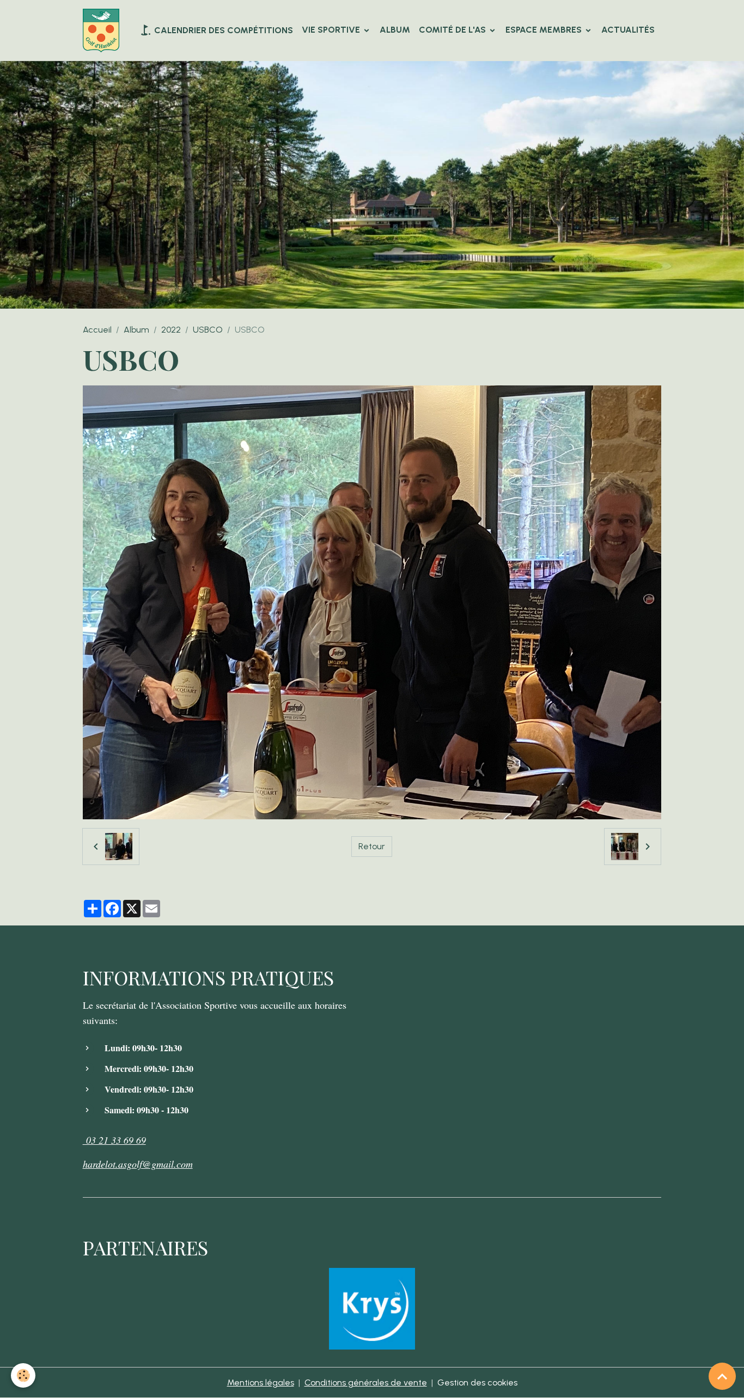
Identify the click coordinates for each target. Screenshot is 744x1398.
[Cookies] (23, 1375)
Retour (371, 846)
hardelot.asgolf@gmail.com (138, 1163)
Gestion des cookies (477, 1382)
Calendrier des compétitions (222, 30)
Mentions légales (260, 1382)
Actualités (628, 29)
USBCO (208, 329)
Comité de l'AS (453, 29)
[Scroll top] (722, 1376)
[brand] (103, 30)
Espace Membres (544, 29)
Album (395, 29)
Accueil (97, 329)
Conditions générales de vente (365, 1382)
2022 (171, 329)
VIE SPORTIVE (332, 29)
